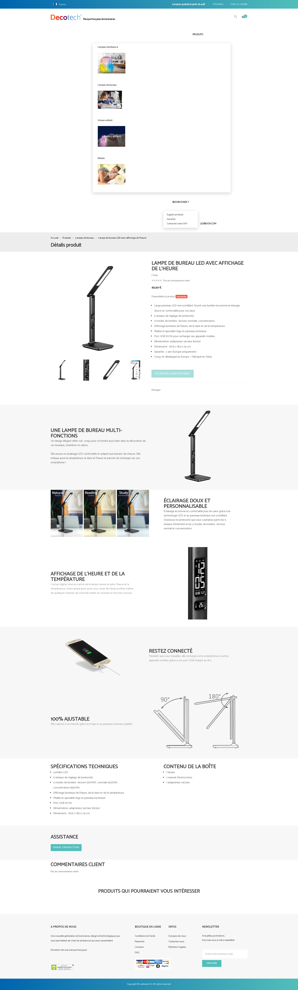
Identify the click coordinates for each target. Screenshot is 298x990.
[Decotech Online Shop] (66, 17)
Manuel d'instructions (66, 847)
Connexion (218, 4)
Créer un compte (238, 4)
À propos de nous (177, 936)
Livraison (139, 947)
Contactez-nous (176, 942)
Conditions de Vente (145, 936)
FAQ (137, 953)
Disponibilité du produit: (163, 297)
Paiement (139, 942)
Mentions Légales (177, 947)
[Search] (235, 17)
